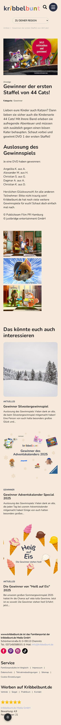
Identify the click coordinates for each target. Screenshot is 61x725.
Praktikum (25, 692)
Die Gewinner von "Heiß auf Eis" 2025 (26, 588)
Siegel (14, 692)
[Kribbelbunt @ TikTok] (25, 651)
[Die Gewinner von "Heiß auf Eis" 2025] (30, 549)
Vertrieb (4, 692)
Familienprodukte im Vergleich (14, 667)
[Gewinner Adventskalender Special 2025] (30, 457)
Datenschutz (6, 672)
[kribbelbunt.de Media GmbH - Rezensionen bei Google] (15, 702)
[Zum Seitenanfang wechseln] (54, 709)
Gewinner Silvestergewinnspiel (25, 406)
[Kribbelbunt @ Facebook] (3, 651)
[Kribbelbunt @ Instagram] (18, 651)
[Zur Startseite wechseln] (25, 8)
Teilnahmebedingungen (27, 672)
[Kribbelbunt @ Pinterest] (10, 651)
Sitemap (45, 672)
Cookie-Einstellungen (11, 677)
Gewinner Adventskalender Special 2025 (28, 496)
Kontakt (37, 692)
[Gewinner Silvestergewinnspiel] (30, 369)
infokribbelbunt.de (42, 644)
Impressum (37, 667)
